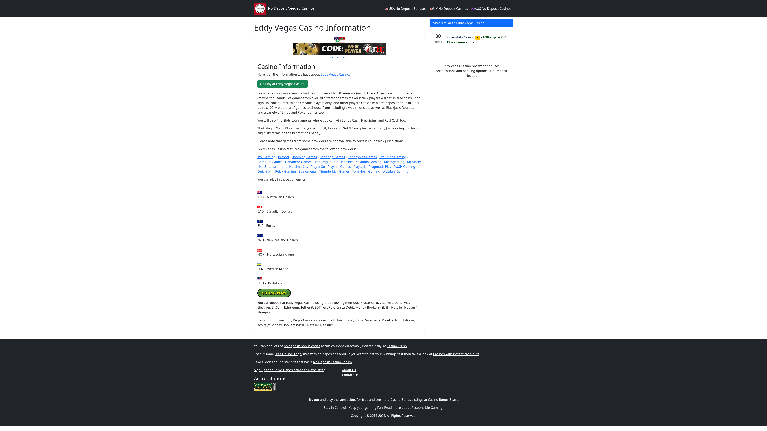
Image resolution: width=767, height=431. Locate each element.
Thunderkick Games (334, 171)
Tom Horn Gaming (366, 171)
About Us (349, 370)
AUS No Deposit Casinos (493, 8)
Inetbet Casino (340, 57)
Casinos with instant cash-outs (456, 354)
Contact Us (350, 375)
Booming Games (304, 157)
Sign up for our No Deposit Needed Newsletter (289, 370)
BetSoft (283, 157)
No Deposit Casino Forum (332, 362)
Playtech (359, 166)
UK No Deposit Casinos (450, 8)
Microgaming (394, 162)
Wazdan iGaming (395, 171)
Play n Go (318, 166)
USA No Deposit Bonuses (407, 8)
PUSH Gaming (404, 166)
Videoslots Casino (460, 37)
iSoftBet (347, 162)
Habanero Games (298, 162)
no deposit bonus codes (302, 346)
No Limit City (298, 166)
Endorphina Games (362, 157)
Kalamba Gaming (369, 162)
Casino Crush (397, 346)
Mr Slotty (414, 162)
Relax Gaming (285, 171)
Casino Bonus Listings (406, 399)
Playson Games (339, 166)
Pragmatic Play (380, 166)
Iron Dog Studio (326, 162)
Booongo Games (332, 157)
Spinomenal (308, 171)
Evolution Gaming (392, 157)
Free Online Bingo (288, 354)
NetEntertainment (273, 166)
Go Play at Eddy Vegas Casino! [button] (282, 84)
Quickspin (265, 171)
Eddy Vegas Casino (335, 74)
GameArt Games (269, 162)
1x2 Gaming (266, 157)
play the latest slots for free (347, 399)
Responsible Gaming (427, 407)
